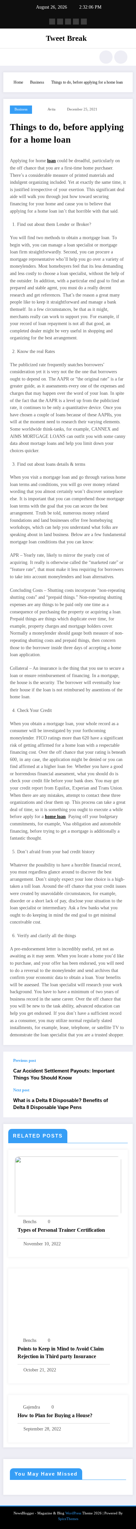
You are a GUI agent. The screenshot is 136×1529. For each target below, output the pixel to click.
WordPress (73, 1513)
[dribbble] (68, 22)
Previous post (24, 1060)
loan (51, 160)
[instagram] (76, 22)
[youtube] (84, 22)
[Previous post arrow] (121, 1070)
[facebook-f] (52, 22)
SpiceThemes (68, 1519)
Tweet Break (66, 38)
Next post (21, 1090)
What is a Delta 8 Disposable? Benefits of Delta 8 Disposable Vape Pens (60, 1103)
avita (51, 109)
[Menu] (12, 57)
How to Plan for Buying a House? (54, 1415)
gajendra (31, 1407)
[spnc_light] (120, 57)
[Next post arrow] (121, 1103)
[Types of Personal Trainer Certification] (68, 1186)
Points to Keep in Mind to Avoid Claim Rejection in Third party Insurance (60, 1352)
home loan (55, 816)
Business (21, 109)
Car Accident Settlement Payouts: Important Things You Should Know (64, 1074)
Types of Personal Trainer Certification (61, 1230)
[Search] (106, 57)
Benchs (29, 1221)
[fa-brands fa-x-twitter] (60, 22)
